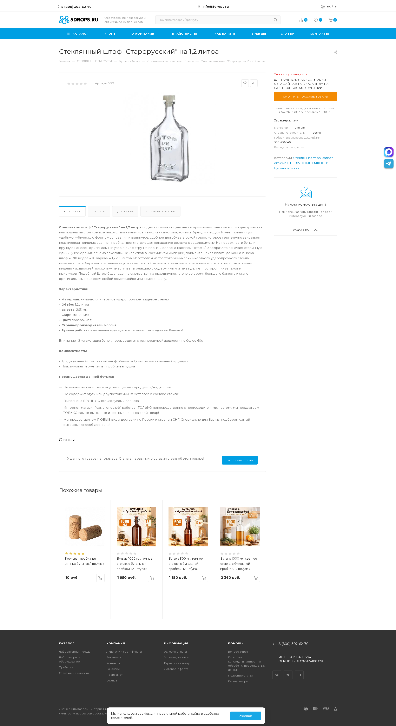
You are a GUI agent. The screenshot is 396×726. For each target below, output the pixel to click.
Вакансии (113, 669)
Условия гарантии (160, 211)
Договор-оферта (176, 669)
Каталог (66, 643)
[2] (72, 83)
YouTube (299, 671)
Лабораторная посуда (75, 651)
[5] (85, 83)
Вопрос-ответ (238, 651)
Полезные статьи (240, 675)
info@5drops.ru (216, 6)
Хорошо (245, 716)
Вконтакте (277, 671)
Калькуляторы (238, 681)
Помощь (236, 643)
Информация (176, 643)
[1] (68, 83)
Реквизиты (113, 657)
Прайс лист (114, 674)
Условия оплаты (175, 651)
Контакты (113, 663)
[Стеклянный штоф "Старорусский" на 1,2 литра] (169, 138)
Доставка (125, 211)
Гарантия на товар (177, 663)
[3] (77, 83)
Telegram (288, 671)
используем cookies (133, 713)
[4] (81, 83)
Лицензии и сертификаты (124, 651)
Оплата (99, 211)
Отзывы (112, 680)
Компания (115, 643)
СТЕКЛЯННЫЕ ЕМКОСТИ (308, 163)
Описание (72, 211)
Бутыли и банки (286, 168)
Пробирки (66, 667)
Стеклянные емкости (74, 673)
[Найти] (275, 19)
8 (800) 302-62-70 (76, 7)
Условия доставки (177, 657)
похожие (307, 96)
